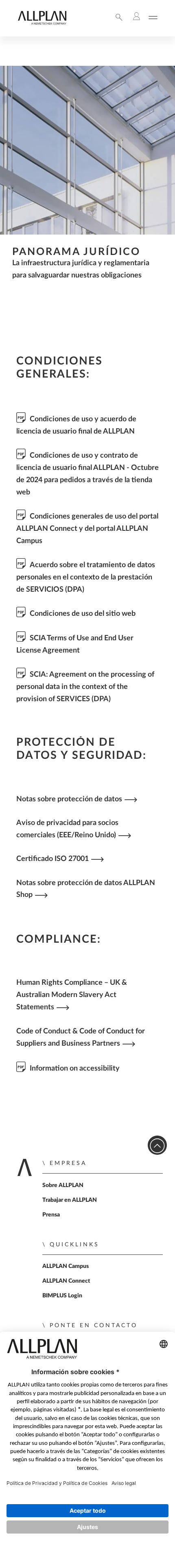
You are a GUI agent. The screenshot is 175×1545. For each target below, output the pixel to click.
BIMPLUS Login (62, 1296)
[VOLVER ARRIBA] (157, 1145)
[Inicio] (42, 23)
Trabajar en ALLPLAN (69, 1200)
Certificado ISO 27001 (52, 858)
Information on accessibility (75, 1068)
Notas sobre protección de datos (69, 799)
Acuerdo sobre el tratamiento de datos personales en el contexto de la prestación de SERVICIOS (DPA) (85, 577)
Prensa (51, 1215)
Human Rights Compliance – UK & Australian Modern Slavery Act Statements (71, 995)
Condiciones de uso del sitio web (83, 613)
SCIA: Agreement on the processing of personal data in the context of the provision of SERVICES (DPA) (85, 686)
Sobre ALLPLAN (62, 1185)
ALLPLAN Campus (65, 1266)
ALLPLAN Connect (66, 1281)
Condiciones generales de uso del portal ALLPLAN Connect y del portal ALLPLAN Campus (87, 528)
